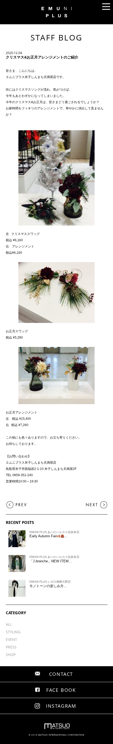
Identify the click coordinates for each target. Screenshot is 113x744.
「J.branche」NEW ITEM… (50, 561)
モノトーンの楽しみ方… (48, 586)
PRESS (11, 647)
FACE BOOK (61, 690)
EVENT (11, 639)
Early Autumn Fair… (48, 536)
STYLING (13, 631)
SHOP (11, 654)
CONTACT (61, 674)
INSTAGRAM (61, 706)
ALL (9, 624)
